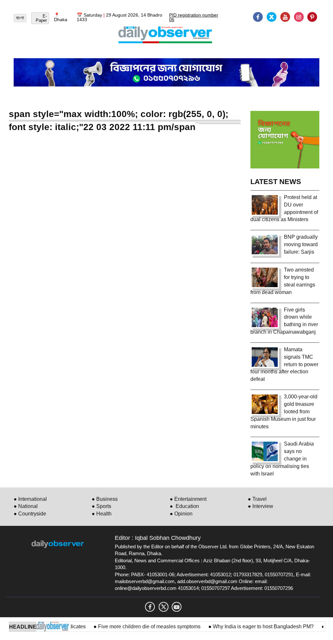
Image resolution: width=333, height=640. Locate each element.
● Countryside (30, 513)
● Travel (257, 499)
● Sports (101, 506)
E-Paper (41, 18)
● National (26, 506)
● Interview (260, 506)
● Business (105, 499)
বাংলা (20, 17)
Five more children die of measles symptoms (141, 626)
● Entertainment (188, 499)
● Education (184, 506)
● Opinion (181, 513)
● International (30, 499)
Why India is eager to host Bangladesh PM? (255, 626)
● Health (102, 513)
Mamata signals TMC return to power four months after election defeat (284, 364)
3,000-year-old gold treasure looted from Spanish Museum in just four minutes (283, 411)
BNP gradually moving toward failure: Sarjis (301, 244)
